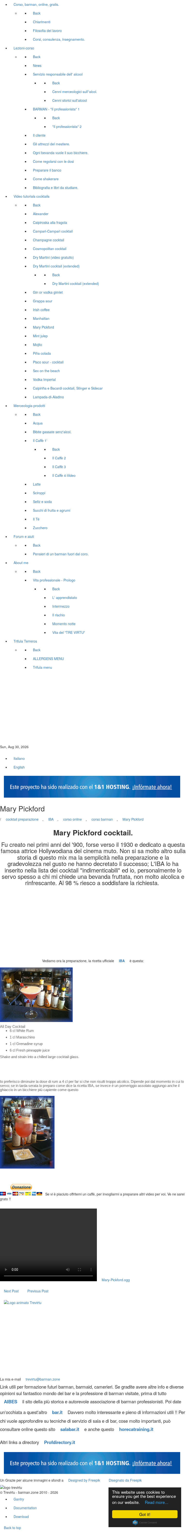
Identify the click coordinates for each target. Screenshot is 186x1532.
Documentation (25, 1507)
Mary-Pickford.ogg (116, 1279)
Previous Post (37, 1290)
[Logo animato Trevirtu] (22, 1302)
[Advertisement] (93, 708)
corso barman (102, 819)
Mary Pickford (133, 819)
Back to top (12, 1527)
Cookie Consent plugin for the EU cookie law (145, 1522)
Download (21, 1516)
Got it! (144, 1514)
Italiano (19, 758)
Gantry (19, 1499)
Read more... (156, 1502)
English (19, 767)
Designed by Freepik (84, 1480)
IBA (51, 819)
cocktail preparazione (22, 819)
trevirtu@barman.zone (43, 1379)
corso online (72, 819)
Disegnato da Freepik (125, 1480)
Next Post (11, 1290)
